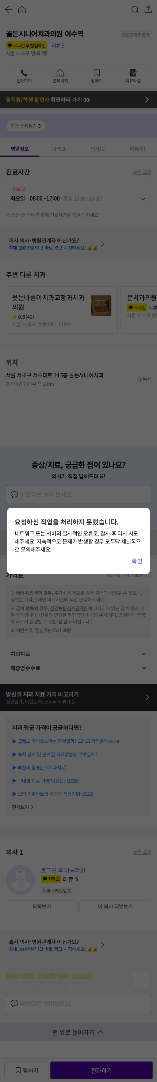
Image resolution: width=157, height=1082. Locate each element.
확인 (137, 560)
